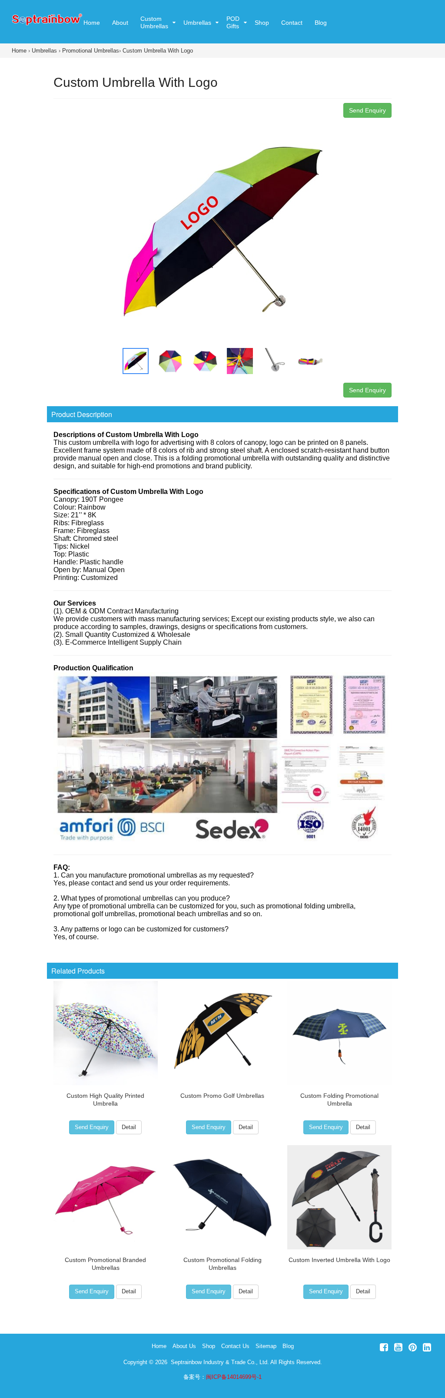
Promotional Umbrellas (90, 50)
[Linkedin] (427, 1347)
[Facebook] (384, 1347)
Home (91, 22)
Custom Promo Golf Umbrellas (222, 1095)
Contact (291, 22)
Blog (321, 22)
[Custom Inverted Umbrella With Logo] (339, 1197)
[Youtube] (398, 1347)
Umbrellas (197, 22)
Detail (129, 1127)
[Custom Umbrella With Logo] (222, 230)
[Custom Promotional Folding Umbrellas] (222, 1197)
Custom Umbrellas (154, 22)
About (120, 22)
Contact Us (235, 1346)
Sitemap (266, 1346)
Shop (262, 22)
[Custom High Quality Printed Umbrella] (105, 1033)
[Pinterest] (412, 1347)
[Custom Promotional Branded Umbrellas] (105, 1197)
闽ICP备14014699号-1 (234, 1377)
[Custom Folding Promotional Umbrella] (339, 1033)
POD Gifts (232, 22)
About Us (184, 1346)
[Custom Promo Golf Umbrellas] (222, 1033)
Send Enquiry (367, 110)
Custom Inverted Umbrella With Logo (339, 1259)
